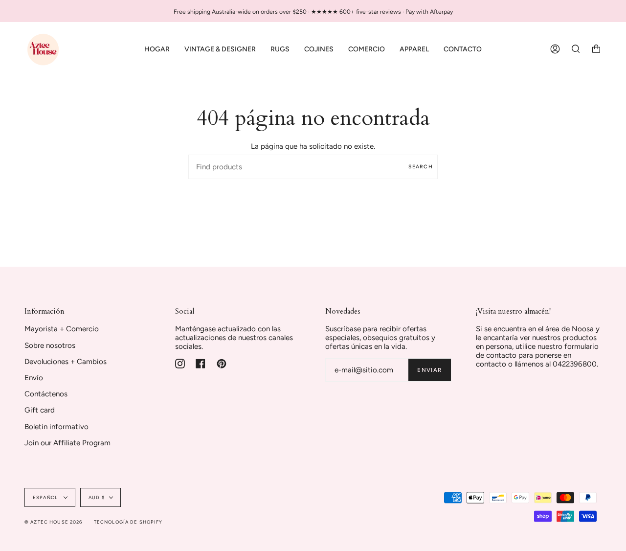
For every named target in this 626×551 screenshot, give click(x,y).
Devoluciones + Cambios (65, 361)
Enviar (429, 370)
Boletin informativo (56, 426)
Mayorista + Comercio (61, 328)
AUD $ (97, 497)
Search (420, 166)
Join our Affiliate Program (67, 442)
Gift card (39, 410)
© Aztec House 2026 (53, 522)
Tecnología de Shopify (128, 522)
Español (46, 497)
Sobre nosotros (49, 345)
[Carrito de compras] (596, 49)
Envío (33, 377)
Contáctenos (45, 394)
